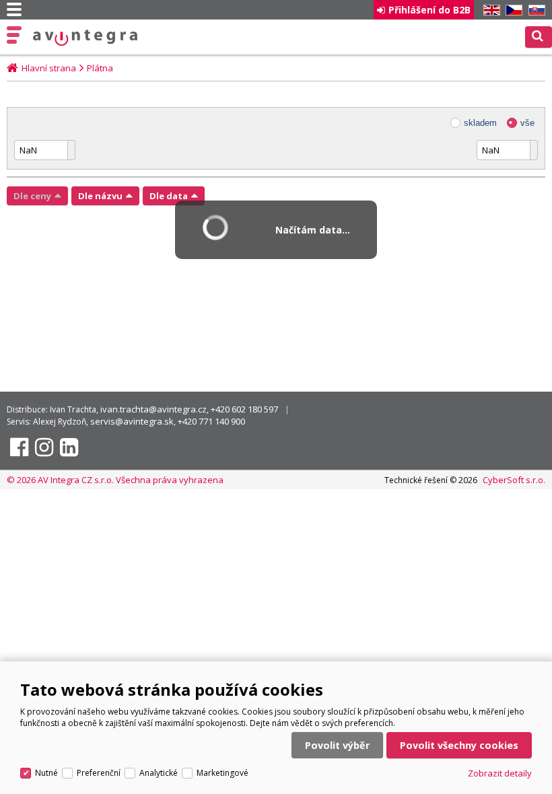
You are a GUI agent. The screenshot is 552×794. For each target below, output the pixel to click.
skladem (480, 123)
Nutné (46, 773)
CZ (511, 10)
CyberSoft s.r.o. (514, 480)
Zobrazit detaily (500, 773)
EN (489, 10)
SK (534, 10)
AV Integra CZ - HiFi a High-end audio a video (85, 38)
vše (527, 123)
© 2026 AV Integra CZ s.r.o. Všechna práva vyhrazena (115, 480)
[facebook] (19, 447)
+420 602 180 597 (244, 409)
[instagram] (44, 447)
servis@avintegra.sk (132, 421)
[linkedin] (69, 447)
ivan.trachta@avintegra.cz (153, 409)
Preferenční (98, 773)
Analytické (158, 773)
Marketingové (222, 773)
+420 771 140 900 (211, 421)
